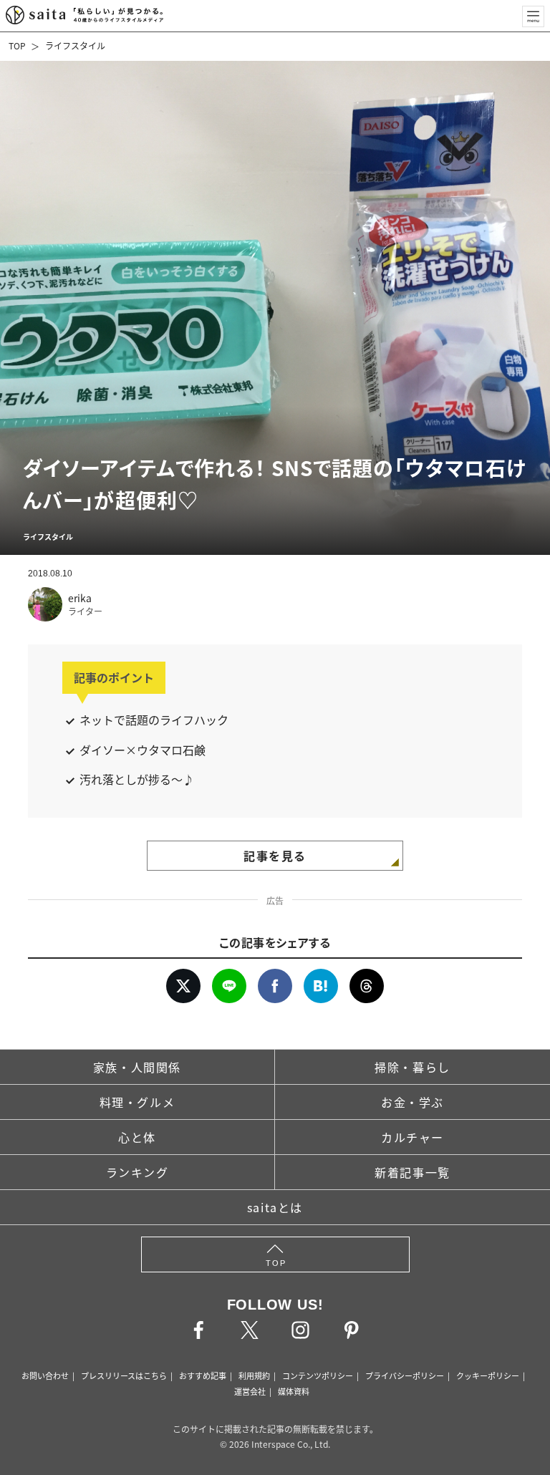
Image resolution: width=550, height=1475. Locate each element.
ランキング (137, 1172)
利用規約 (254, 1375)
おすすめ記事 (202, 1375)
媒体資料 (293, 1391)
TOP (17, 45)
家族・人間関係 (137, 1066)
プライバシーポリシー (404, 1375)
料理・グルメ (137, 1102)
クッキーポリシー (487, 1375)
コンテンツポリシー (317, 1375)
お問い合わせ (45, 1375)
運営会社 (250, 1391)
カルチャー (412, 1137)
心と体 (137, 1137)
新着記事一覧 (412, 1172)
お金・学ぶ (412, 1102)
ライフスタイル (75, 45)
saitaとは (275, 1207)
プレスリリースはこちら (124, 1375)
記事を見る (275, 855)
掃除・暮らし (412, 1066)
